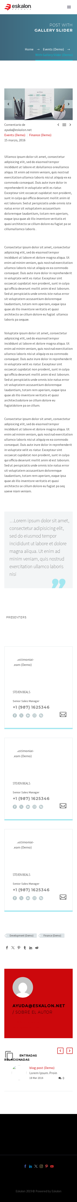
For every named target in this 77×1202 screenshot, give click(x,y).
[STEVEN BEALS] (38, 687)
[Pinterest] (19, 947)
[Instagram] (34, 715)
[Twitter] (13, 947)
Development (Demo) (21, 935)
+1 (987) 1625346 (31, 707)
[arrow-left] (8, 104)
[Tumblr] (24, 947)
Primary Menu (69, 7)
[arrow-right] (68, 104)
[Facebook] (15, 715)
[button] (60, 1051)
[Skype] (41, 715)
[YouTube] (52, 1166)
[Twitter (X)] (21, 715)
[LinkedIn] (28, 715)
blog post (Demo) (41, 1068)
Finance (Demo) (40, 135)
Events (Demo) (14, 135)
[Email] (63, 714)
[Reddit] (36, 947)
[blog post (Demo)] (20, 1073)
